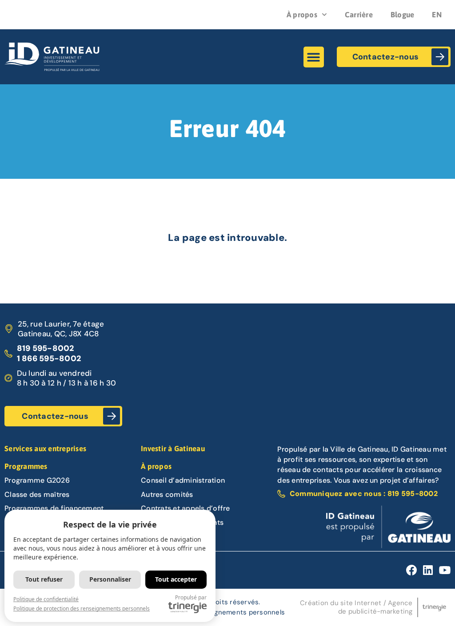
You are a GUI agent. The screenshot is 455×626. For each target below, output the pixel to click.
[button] (313, 57)
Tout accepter (176, 579)
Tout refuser (44, 579)
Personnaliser (110, 579)
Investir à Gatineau (173, 448)
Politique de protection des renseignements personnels (81, 608)
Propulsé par (191, 597)
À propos (302, 14)
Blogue (403, 14)
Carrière (359, 14)
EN (437, 14)
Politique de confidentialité (46, 599)
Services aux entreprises (45, 448)
